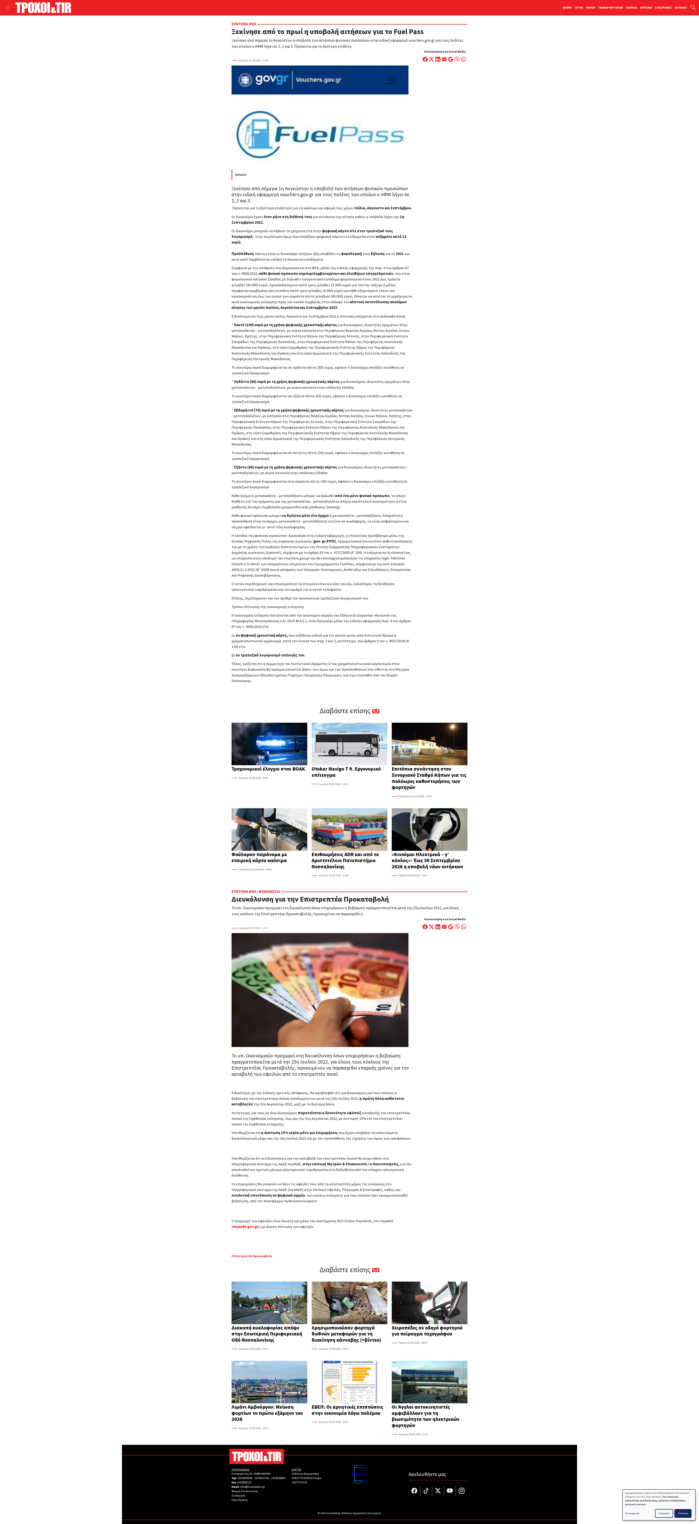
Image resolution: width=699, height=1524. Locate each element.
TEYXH (578, 8)
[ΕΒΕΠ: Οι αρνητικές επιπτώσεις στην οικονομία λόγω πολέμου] (349, 1382)
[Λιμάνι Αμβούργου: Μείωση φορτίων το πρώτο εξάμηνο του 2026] (269, 1382)
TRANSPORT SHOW (610, 8)
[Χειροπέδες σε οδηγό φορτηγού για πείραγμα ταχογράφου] (429, 1303)
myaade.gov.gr (245, 1226)
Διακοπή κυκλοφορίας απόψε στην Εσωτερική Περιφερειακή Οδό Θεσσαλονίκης (267, 1334)
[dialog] (659, 1504)
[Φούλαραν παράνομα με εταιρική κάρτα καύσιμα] (269, 830)
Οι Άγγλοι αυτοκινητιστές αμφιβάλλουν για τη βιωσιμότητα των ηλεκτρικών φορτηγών (426, 1416)
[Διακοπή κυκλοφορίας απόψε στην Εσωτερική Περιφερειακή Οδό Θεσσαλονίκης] (269, 1303)
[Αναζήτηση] (693, 7)
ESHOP (590, 8)
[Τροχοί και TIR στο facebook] (414, 1491)
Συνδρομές (238, 1496)
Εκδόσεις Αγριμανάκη (305, 1474)
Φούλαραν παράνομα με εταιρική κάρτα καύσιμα (259, 857)
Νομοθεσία (269, 891)
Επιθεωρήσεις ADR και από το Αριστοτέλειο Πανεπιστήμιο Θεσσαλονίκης (345, 860)
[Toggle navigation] (7, 7)
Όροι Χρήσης (240, 1500)
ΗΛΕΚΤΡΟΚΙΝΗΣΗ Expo (306, 1478)
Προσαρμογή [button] (632, 1513)
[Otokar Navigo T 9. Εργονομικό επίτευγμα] (349, 744)
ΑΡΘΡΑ (567, 8)
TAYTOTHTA (299, 1483)
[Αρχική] (44, 7)
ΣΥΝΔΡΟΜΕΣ (663, 8)
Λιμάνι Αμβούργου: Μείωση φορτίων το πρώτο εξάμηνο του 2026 (267, 1413)
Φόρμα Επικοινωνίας (245, 1491)
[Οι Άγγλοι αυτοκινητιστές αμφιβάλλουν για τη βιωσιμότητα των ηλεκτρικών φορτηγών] (429, 1382)
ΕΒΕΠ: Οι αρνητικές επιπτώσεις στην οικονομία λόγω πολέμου (347, 1410)
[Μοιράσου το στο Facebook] (425, 60)
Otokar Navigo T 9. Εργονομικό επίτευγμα (346, 772)
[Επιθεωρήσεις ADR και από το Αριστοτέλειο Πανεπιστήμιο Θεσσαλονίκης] (349, 830)
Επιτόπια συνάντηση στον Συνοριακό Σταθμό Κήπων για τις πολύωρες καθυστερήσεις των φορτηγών (429, 778)
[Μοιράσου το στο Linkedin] (437, 60)
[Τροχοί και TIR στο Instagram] (461, 1491)
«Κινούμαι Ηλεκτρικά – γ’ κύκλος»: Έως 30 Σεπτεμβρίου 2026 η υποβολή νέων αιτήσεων (427, 860)
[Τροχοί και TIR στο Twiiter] (438, 1491)
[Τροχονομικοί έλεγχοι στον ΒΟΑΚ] (269, 744)
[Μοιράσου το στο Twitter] (431, 60)
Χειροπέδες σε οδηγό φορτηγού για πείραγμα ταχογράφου (427, 1331)
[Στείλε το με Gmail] (450, 60)
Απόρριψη (664, 1513)
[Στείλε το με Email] (444, 60)
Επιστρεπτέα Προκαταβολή (253, 1256)
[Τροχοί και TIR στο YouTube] (450, 1491)
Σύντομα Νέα (244, 24)
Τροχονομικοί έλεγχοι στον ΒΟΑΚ (268, 769)
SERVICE (631, 8)
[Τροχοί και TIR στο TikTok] (426, 1491)
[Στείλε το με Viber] (457, 60)
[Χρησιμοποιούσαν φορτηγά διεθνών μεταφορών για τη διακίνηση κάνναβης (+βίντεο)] (349, 1303)
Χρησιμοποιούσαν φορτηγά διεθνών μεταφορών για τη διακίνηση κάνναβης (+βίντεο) (346, 1334)
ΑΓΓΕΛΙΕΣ (681, 8)
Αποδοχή (683, 1513)
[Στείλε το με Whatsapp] (463, 60)
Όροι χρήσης (374, 1513)
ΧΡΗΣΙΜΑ (646, 8)
